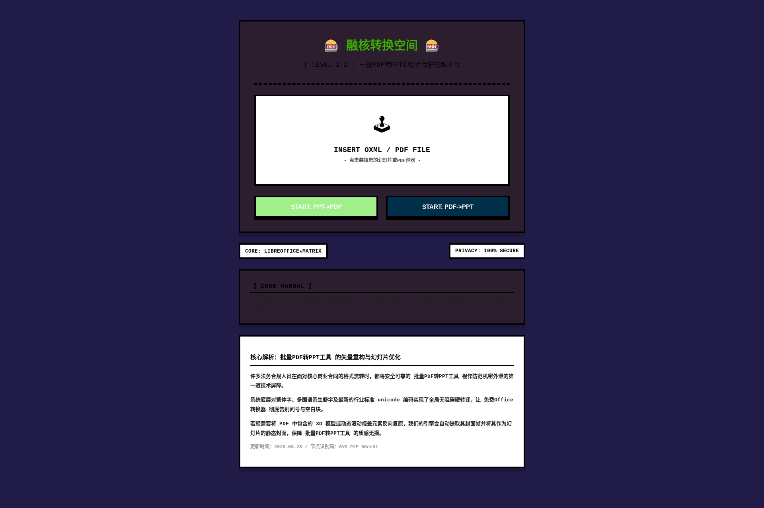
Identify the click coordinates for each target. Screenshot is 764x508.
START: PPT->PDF (316, 206)
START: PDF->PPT (448, 206)
